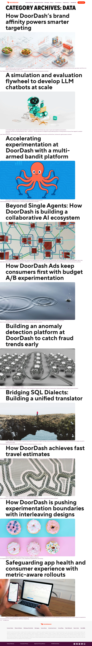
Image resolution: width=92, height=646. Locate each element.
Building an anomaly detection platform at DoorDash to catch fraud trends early (40, 334)
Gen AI (34, 134)
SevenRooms (73, 2)
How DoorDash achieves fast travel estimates (45, 450)
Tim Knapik (2, 558)
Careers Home (10, 628)
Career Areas (58, 2)
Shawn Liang (3, 498)
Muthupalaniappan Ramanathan (7, 444)
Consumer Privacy (24, 643)
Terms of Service (10, 643)
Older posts (6, 620)
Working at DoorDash (38, 2)
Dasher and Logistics (59, 134)
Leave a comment (45, 71)
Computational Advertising (35, 71)
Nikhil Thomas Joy (4, 322)
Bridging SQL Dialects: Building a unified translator (44, 395)
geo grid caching (38, 498)
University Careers (52, 628)
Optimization (59, 388)
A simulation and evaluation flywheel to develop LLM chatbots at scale (44, 81)
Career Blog (60, 628)
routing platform (46, 498)
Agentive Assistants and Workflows (46, 134)
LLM (38, 134)
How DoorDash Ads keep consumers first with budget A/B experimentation (44, 271)
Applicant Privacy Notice (39, 643)
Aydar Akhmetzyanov (5, 261)
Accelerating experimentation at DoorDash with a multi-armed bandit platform (38, 147)
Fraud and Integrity (66, 388)
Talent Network (68, 628)
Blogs (51, 2)
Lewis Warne (3, 134)
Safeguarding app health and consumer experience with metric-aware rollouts (46, 568)
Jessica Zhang (3, 618)
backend (33, 498)
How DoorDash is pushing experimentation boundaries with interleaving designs (45, 508)
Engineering (65, 2)
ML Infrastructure (46, 261)
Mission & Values (29, 2)
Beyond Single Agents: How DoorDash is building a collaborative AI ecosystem (44, 211)
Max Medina (2, 71)
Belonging (47, 2)
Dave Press (2, 388)
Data (22, 71)
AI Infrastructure (69, 261)
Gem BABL (83, 628)
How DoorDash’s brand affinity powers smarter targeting (38, 21)
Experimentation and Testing (41, 388)
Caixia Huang (3, 201)
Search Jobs (81, 2)
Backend (21, 498)
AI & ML (19, 71)
